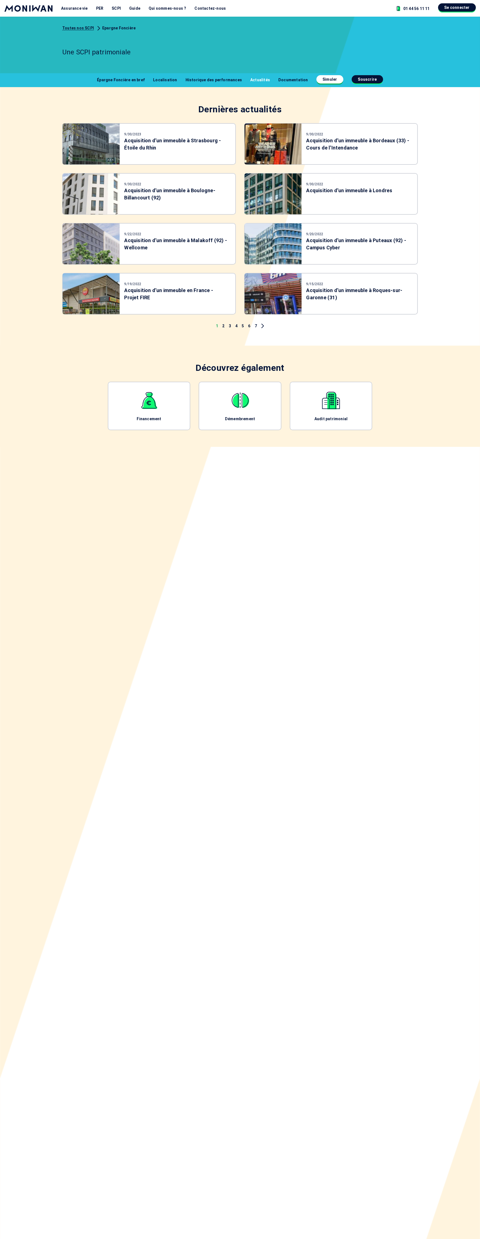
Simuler (329, 79)
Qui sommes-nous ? (167, 8)
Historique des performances (214, 80)
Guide (134, 8)
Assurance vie (74, 8)
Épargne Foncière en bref (121, 80)
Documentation (293, 80)
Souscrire (367, 79)
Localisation (165, 80)
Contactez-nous (210, 8)
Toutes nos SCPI (78, 28)
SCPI (116, 8)
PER (100, 8)
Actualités (260, 80)
